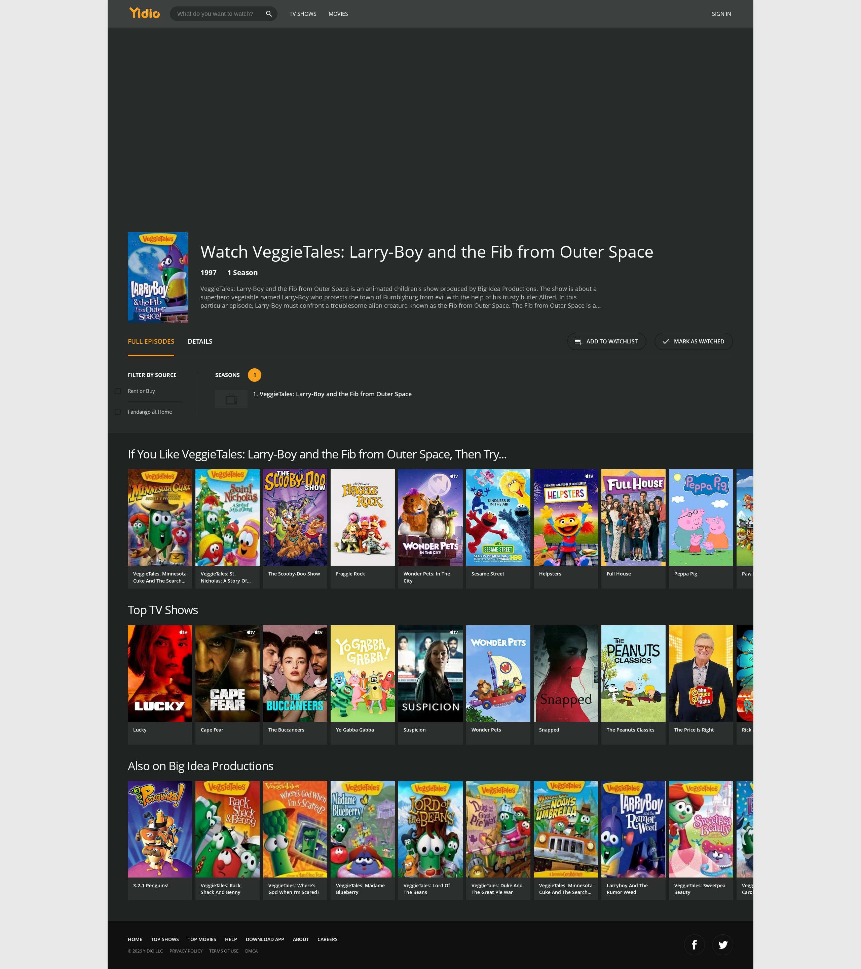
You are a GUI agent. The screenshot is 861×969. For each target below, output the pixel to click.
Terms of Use (223, 951)
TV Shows (303, 13)
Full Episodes (151, 341)
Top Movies (202, 939)
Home (135, 939)
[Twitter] (722, 944)
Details (200, 341)
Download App (265, 939)
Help (231, 939)
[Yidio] (144, 15)
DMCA (251, 951)
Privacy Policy (186, 951)
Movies (338, 13)
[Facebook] (694, 944)
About (301, 939)
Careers (327, 939)
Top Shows (165, 939)
